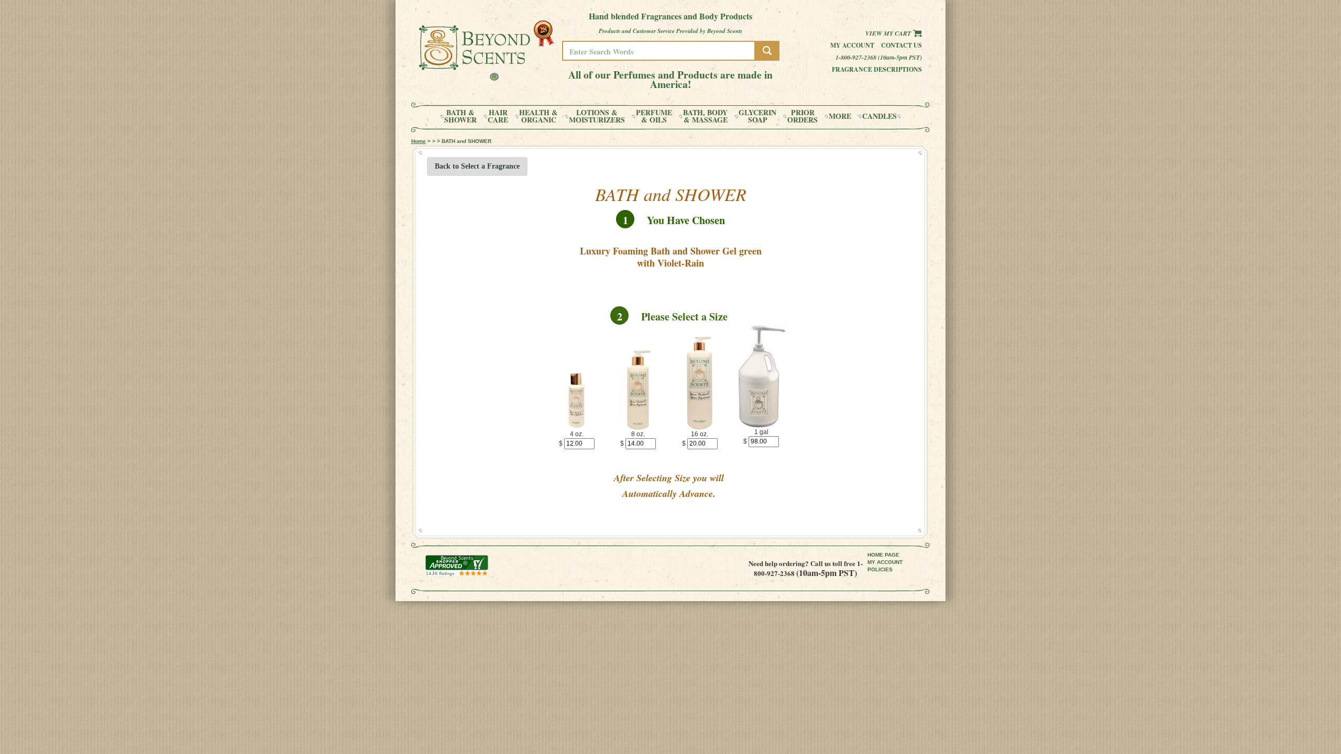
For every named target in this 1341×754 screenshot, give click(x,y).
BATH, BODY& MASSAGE (705, 116)
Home (418, 141)
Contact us (901, 45)
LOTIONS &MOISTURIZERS (597, 116)
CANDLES (879, 116)
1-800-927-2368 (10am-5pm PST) (879, 57)
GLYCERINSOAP (757, 116)
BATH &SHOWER (460, 116)
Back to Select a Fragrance (477, 166)
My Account (852, 45)
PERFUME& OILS (654, 116)
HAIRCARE (498, 116)
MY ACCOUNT (885, 562)
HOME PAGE (883, 555)
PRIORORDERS (802, 116)
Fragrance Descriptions (877, 69)
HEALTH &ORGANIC (538, 116)
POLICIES (880, 569)
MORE (840, 116)
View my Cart (889, 33)
